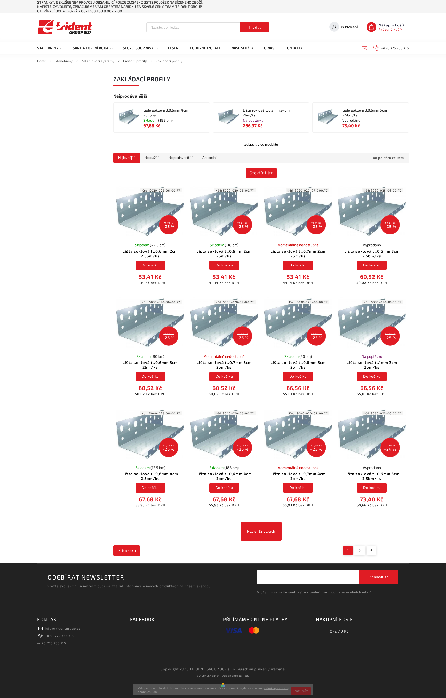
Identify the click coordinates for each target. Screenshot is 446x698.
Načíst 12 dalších (261, 531)
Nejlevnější (126, 158)
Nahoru (129, 550)
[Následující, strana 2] (359, 550)
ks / (339, 631)
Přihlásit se (379, 577)
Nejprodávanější (181, 158)
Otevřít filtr (261, 172)
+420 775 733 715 (59, 636)
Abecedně (209, 158)
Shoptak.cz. (240, 675)
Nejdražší (152, 158)
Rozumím (301, 691)
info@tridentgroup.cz (63, 628)
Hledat (255, 27)
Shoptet (214, 675)
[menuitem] (52, 48)
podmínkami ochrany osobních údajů (340, 592)
